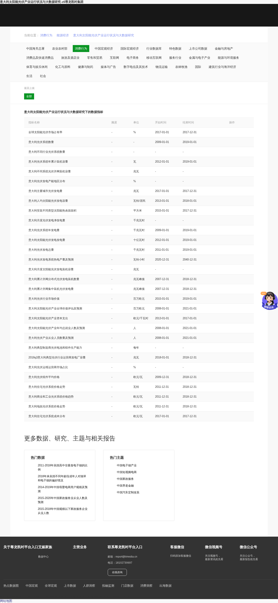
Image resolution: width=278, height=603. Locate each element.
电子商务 (133, 57)
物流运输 (162, 67)
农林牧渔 (181, 67)
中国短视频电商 (127, 472)
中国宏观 (32, 585)
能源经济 (63, 35)
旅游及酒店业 (70, 57)
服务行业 (175, 57)
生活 (29, 76)
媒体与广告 (108, 67)
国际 (198, 67)
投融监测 (108, 585)
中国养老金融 (125, 485)
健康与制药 (85, 67)
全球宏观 (51, 585)
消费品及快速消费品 (40, 57)
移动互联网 (154, 57)
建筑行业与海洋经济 (222, 67)
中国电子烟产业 (127, 465)
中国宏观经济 (104, 48)
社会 (43, 76)
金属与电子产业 (199, 57)
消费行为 (46, 35)
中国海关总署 (35, 48)
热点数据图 (11, 585)
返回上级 (29, 88)
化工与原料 (62, 67)
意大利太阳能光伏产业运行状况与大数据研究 (103, 35)
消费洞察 (146, 585)
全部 (29, 96)
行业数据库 (154, 48)
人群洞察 (89, 585)
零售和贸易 (94, 57)
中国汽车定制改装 (128, 492)
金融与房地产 (224, 48)
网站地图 (6, 601)
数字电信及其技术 (136, 67)
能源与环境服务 (228, 57)
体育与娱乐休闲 (37, 67)
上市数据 (70, 585)
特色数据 (175, 48)
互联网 (114, 57)
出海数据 (165, 585)
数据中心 (43, 556)
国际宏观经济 (130, 48)
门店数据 (127, 585)
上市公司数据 (198, 48)
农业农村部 (59, 48)
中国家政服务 (125, 478)
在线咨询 (117, 572)
